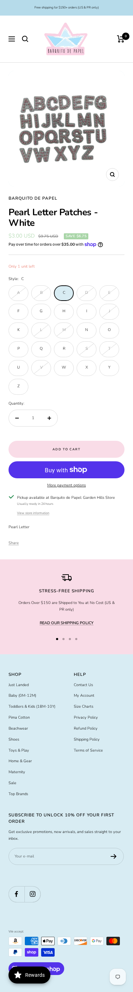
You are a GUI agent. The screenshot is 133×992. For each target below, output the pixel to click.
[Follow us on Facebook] (16, 894)
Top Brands (18, 794)
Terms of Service (88, 750)
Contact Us (83, 685)
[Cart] (120, 38)
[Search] (25, 39)
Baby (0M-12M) (22, 695)
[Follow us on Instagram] (32, 894)
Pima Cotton (19, 717)
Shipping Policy (87, 739)
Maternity (17, 772)
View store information (33, 513)
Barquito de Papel (33, 198)
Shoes (14, 739)
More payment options (66, 485)
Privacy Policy (86, 717)
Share (14, 543)
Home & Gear (20, 761)
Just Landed (19, 685)
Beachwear (18, 728)
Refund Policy (86, 728)
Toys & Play (19, 750)
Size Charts (83, 706)
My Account (84, 695)
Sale (12, 783)
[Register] (114, 856)
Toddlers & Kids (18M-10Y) (32, 706)
